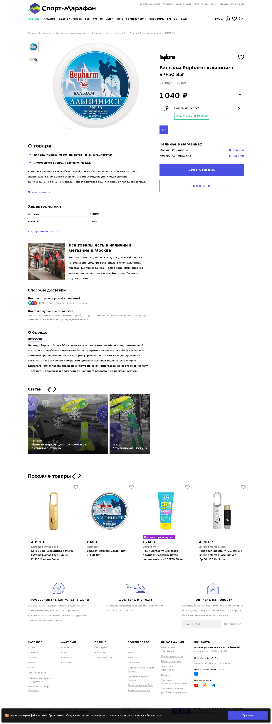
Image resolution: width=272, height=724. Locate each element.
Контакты (168, 4)
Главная (33, 33)
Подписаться (232, 624)
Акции (31, 647)
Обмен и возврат (171, 661)
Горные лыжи (136, 19)
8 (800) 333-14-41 (206, 658)
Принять (247, 715)
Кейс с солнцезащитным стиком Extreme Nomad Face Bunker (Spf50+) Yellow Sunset (52, 555)
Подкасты (223, 4)
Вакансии (66, 663)
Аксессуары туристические (71, 33)
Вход (219, 18)
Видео (205, 4)
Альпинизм (114, 19)
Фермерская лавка (139, 690)
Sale (184, 19)
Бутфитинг (100, 652)
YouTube (132, 658)
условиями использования (126, 715)
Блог (188, 4)
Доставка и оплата (150, 4)
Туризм (98, 19)
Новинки (34, 19)
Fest (213, 4)
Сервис (179, 4)
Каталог (50, 19)
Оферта (165, 675)
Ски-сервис (101, 647)
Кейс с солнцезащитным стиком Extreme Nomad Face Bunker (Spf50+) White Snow (220, 555)
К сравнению (201, 186)
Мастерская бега (104, 658)
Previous (25, 425)
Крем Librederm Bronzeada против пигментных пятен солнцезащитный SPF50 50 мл (163, 555)
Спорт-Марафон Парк (140, 685)
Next (153, 425)
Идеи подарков (37, 673)
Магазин (68, 642)
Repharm (35, 339)
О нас (64, 652)
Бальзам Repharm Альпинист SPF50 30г (106, 553)
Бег (87, 19)
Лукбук (32, 668)
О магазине (237, 4)
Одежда (64, 19)
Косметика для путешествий (108, 33)
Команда (66, 658)
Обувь (77, 19)
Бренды (172, 19)
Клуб (196, 4)
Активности (34, 658)
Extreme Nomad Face (44, 547)
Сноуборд (156, 19)
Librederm (149, 547)
